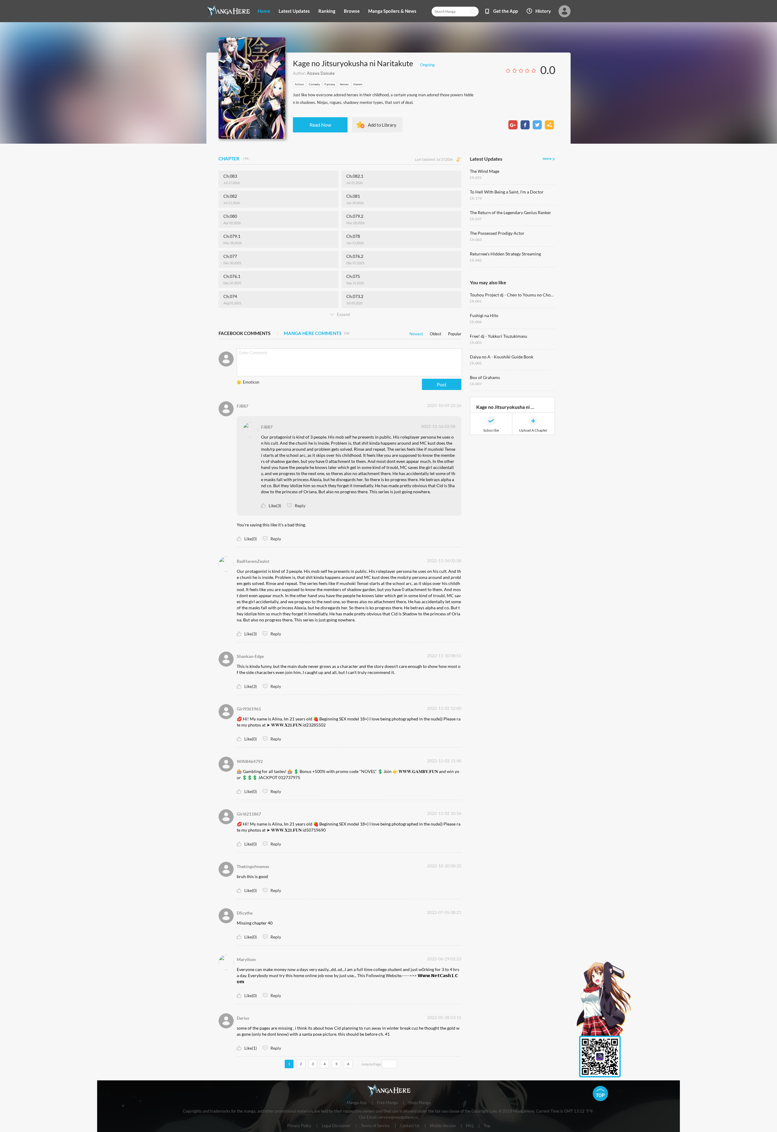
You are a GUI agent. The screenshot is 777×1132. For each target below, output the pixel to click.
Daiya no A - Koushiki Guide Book (501, 356)
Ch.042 (476, 260)
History (543, 11)
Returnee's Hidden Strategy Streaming (505, 253)
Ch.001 (476, 301)
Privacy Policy (299, 1126)
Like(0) (250, 538)
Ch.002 (476, 363)
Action (299, 84)
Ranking (326, 11)
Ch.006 (476, 322)
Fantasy (329, 84)
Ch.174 (476, 198)
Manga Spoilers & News (392, 11)
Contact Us (409, 1126)
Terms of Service (375, 1126)
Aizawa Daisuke (321, 73)
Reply (300, 505)
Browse (352, 11)
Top (487, 1126)
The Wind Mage (484, 171)
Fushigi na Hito (484, 315)
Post (441, 384)
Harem (357, 84)
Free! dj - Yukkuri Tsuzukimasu (498, 336)
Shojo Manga (419, 1103)
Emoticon (251, 382)
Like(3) (275, 505)
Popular (454, 332)
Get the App (505, 11)
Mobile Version (443, 1126)
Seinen (344, 84)
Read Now (320, 125)
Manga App (357, 1103)
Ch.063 (476, 239)
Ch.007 (476, 383)
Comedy (314, 84)
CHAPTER (235, 158)
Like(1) (250, 1048)
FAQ (469, 1126)
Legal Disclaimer (336, 1126)
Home (264, 11)
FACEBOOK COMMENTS (244, 333)
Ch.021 (476, 177)
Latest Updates (294, 11)
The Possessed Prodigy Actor (497, 233)
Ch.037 (476, 219)
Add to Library (382, 125)
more (547, 158)
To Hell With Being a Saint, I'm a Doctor (507, 191)
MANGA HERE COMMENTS (316, 333)
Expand (343, 314)
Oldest (435, 332)
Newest (416, 332)
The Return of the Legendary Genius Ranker (510, 212)
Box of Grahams (485, 377)
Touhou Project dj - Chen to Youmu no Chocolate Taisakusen (512, 294)
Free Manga (387, 1103)
